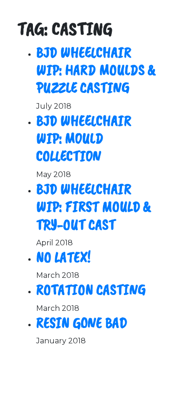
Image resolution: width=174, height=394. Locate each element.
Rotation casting (91, 289)
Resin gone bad (81, 322)
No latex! (63, 257)
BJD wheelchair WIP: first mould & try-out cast (93, 206)
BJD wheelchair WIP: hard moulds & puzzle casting (95, 70)
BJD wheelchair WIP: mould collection (83, 138)
